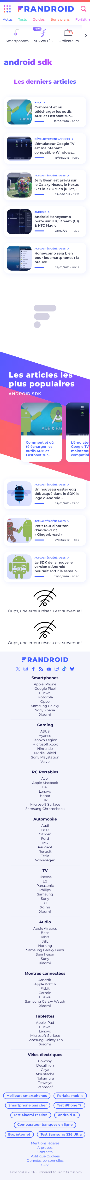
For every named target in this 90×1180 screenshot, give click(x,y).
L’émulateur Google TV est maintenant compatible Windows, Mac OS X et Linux (54, 148)
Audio (45, 922)
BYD (45, 830)
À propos (45, 1147)
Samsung (45, 894)
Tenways (45, 1083)
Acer (45, 778)
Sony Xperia (45, 710)
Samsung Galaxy (45, 706)
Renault (45, 851)
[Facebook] (33, 669)
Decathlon (45, 1065)
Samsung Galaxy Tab (45, 1040)
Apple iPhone (45, 684)
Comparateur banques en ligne (45, 1124)
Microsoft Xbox (45, 744)
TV (45, 870)
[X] (18, 669)
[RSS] (41, 669)
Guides (39, 19)
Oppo (45, 701)
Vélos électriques (45, 1054)
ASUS (45, 731)
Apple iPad (45, 1022)
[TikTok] (64, 669)
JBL (45, 941)
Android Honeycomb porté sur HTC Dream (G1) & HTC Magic (57, 221)
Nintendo (45, 748)
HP (45, 800)
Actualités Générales (50, 175)
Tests (22, 19)
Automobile (45, 819)
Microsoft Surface (45, 804)
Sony (45, 898)
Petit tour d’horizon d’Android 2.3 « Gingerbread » (52, 530)
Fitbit (45, 988)
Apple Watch (45, 984)
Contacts (45, 1152)
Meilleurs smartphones (26, 1095)
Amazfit (45, 980)
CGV (45, 1165)
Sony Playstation (45, 757)
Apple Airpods (45, 928)
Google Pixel (45, 688)
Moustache (45, 1074)
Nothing (45, 946)
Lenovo (45, 791)
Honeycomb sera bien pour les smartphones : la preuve (57, 257)
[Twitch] (57, 669)
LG (45, 881)
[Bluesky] (72, 669)
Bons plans (60, 19)
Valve (45, 761)
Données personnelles (45, 1160)
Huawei (45, 693)
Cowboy (45, 1061)
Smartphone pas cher (27, 1105)
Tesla (45, 856)
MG (45, 843)
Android (41, 212)
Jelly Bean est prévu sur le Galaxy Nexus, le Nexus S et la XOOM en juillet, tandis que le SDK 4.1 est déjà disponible (57, 184)
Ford (45, 838)
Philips (45, 890)
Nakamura (45, 1078)
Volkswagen (45, 860)
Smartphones (45, 678)
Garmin (45, 993)
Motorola (45, 697)
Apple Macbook (45, 783)
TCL (45, 903)
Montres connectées (45, 973)
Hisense (45, 877)
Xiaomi (45, 714)
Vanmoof (45, 1087)
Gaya (45, 1070)
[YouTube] (49, 669)
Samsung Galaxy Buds (45, 950)
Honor (45, 796)
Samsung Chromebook (45, 809)
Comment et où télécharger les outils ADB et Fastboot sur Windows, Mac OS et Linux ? (53, 111)
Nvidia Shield (45, 753)
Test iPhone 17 (69, 1105)
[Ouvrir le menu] (7, 9)
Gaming (45, 725)
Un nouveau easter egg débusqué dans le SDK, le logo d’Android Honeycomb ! (57, 493)
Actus (7, 19)
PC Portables (45, 772)
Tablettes (45, 1016)
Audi (45, 825)
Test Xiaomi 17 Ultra (31, 1115)
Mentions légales (45, 1143)
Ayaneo (45, 735)
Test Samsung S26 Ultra (61, 1134)
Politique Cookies (45, 1156)
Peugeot (45, 847)
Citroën (45, 834)
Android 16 (67, 1115)
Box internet (19, 1134)
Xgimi (45, 907)
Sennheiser (45, 954)
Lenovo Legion (45, 740)
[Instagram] (26, 669)
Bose (45, 933)
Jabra (45, 937)
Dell (45, 787)
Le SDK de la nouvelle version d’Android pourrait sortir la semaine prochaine (57, 566)
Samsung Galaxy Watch (45, 1001)
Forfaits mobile (70, 1095)
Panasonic (45, 885)
